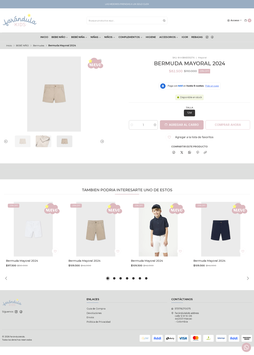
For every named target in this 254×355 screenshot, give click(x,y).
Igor (185, 37)
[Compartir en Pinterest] (197, 153)
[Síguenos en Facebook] (212, 37)
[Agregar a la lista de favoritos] (55, 251)
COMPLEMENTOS (129, 37)
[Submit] (164, 20)
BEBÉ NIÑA (78, 37)
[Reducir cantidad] (131, 124)
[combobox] (127, 20)
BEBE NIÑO (58, 37)
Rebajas (197, 37)
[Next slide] (101, 141)
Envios (90, 317)
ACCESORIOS (167, 37)
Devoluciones (94, 313)
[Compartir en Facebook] (174, 153)
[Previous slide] (6, 141)
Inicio (9, 45)
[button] (108, 278)
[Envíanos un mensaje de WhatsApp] (246, 347)
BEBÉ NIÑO (22, 45)
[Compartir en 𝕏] (181, 153)
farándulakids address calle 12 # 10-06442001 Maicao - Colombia (187, 317)
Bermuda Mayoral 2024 (22, 260)
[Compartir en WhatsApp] (189, 153)
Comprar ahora (228, 125)
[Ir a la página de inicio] (20, 20)
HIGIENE (151, 37)
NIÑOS (108, 37)
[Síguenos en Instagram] (207, 37)
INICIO (44, 37)
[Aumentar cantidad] (155, 124)
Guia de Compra (96, 308)
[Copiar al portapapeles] (205, 153)
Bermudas (38, 45)
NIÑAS (94, 37)
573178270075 (183, 308)
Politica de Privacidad (98, 321)
